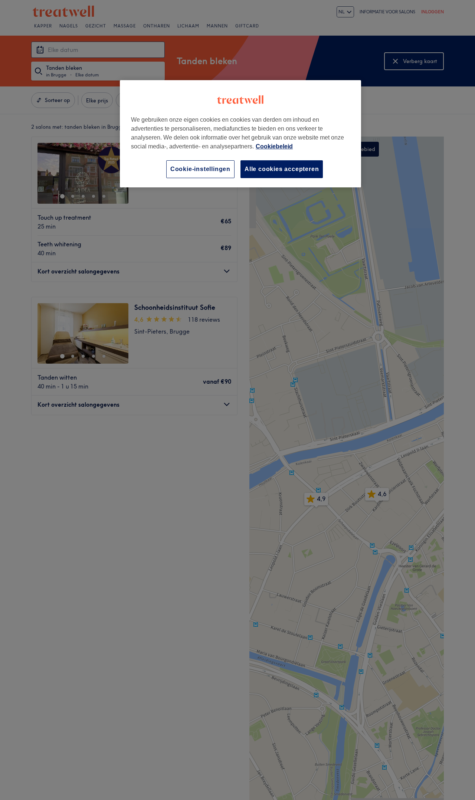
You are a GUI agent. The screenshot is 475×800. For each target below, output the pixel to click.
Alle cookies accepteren (282, 169)
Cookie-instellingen (200, 169)
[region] (240, 133)
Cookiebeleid (274, 146)
